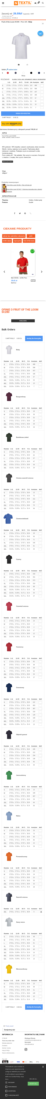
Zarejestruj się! (9, 1030)
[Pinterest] (25, 213)
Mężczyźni (17, 241)
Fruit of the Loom (8, 22)
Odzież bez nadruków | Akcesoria (14, 236)
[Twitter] (20, 213)
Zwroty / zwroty (6, 1048)
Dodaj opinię (23, 321)
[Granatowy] (39, 73)
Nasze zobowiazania (8, 1053)
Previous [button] (4, 47)
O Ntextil (4, 1038)
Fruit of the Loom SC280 (9, 136)
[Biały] (23, 73)
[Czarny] (31, 73)
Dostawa (4, 1045)
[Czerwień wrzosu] (8, 73)
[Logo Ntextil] (23, 3)
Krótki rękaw (7, 241)
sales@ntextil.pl (29, 1044)
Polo (30, 236)
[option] (23, 46)
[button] (35, 3)
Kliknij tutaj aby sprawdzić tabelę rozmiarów (28, 79)
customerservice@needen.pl (33, 1040)
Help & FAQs (6, 1050)
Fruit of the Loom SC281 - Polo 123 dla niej (19, 185)
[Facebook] (14, 213)
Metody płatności (7, 1043)
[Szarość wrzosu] (16, 73)
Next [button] (42, 47)
